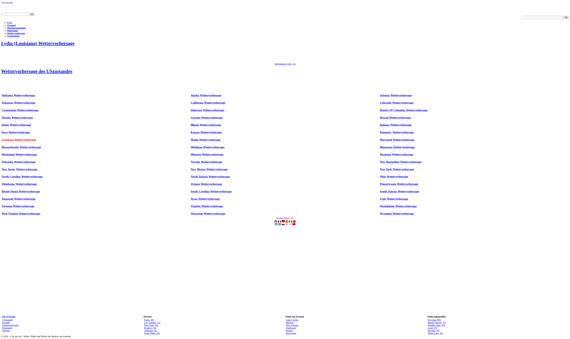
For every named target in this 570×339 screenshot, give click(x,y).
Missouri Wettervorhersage (207, 154)
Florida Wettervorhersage (17, 117)
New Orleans (292, 325)
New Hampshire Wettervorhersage (401, 161)
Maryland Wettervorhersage (397, 139)
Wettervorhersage (16, 33)
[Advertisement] (55, 56)
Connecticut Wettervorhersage (20, 110)
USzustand (7, 320)
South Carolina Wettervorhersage (211, 191)
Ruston (289, 330)
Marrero (289, 322)
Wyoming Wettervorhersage (397, 213)
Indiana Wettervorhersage (396, 124)
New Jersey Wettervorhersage (19, 169)
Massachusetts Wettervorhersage (21, 147)
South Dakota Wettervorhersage (399, 191)
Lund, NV (433, 328)
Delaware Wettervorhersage (207, 110)
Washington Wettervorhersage (398, 206)
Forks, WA (149, 320)
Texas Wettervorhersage (205, 198)
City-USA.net (8, 316)
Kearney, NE (150, 328)
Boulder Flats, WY (437, 325)
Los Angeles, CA (152, 322)
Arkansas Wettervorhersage (18, 102)
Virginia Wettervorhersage (207, 206)
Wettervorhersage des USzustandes (36, 71)
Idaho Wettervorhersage (16, 124)
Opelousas (291, 328)
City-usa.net (6, 2)
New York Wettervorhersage (397, 169)
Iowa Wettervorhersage (16, 132)
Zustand (11, 25)
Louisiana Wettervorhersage (19, 139)
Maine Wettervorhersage (206, 139)
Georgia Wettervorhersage (207, 117)
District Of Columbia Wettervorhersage (404, 110)
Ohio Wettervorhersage (394, 176)
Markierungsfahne (16, 28)
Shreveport (291, 333)
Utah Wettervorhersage (394, 198)
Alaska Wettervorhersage (206, 95)
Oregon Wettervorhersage (206, 184)
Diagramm (12, 30)
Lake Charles (292, 320)
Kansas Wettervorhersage (206, 132)
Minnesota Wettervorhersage (397, 147)
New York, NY (151, 325)
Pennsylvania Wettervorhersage (399, 184)
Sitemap (6, 330)
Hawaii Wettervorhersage (395, 117)
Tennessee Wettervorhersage (18, 198)
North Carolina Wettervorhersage (22, 176)
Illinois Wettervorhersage (206, 124)
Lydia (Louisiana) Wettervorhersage (38, 43)
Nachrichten (13, 36)
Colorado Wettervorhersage (397, 102)
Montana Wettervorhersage (396, 154)
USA (9, 22)
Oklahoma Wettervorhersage (19, 184)
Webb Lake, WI (435, 333)
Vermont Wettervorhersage (18, 206)
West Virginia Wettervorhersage (21, 213)
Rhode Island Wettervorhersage (21, 191)
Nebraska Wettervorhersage (18, 161)
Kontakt (6, 322)
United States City (285, 218)
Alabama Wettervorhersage (18, 95)
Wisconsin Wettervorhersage (208, 213)
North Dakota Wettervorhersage (210, 176)
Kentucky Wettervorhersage (397, 132)
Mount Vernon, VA (437, 322)
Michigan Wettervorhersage (207, 147)
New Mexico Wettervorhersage (209, 169)
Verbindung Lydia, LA (285, 64)
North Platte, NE (152, 333)
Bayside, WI (434, 330)
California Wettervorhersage (208, 102)
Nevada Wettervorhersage (206, 161)
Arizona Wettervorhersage (396, 95)
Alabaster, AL (150, 330)
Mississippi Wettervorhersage (19, 154)
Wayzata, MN (434, 320)
